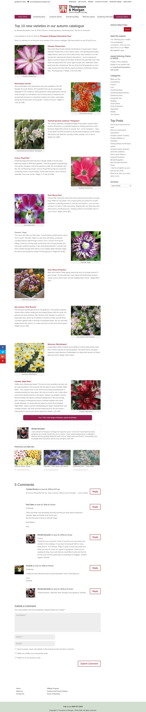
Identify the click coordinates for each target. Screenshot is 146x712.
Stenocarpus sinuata (23, 83)
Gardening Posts (68, 30)
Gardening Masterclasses (119, 93)
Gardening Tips (115, 98)
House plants (115, 103)
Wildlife (113, 112)
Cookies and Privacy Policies (57, 691)
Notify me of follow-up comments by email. (32, 653)
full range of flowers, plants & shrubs (61, 417)
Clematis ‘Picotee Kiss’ (56, 46)
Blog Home (72, 2)
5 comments (85, 30)
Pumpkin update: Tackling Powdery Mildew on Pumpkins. (119, 138)
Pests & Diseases (116, 106)
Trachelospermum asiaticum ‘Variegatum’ (64, 121)
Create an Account (101, 2)
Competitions (115, 82)
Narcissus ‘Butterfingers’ (57, 344)
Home (18, 688)
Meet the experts (89, 17)
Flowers (45, 30)
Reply (95, 491)
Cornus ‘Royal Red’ (22, 158)
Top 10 (77, 30)
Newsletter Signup (115, 2)
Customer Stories (55, 17)
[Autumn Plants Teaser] (28, 457)
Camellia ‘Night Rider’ (23, 381)
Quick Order (127, 2)
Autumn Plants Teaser (22, 466)
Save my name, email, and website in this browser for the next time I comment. (45, 649)
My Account (82, 2)
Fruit (112, 87)
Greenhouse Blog (72, 17)
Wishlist (90, 2)
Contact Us (20, 694)
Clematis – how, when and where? (56, 466)
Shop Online (22, 17)
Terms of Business (53, 694)
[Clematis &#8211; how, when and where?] (57, 457)
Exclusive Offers (122, 17)
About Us (19, 691)
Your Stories (114, 114)
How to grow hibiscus (118, 154)
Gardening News (39, 17)
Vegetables (114, 109)
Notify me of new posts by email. (29, 658)
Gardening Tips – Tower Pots (83, 466)
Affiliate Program (53, 688)
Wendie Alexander (23, 30)
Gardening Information (105, 17)
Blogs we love (115, 79)
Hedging (113, 101)
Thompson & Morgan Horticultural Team (55, 36)
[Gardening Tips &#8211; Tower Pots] (86, 457)
